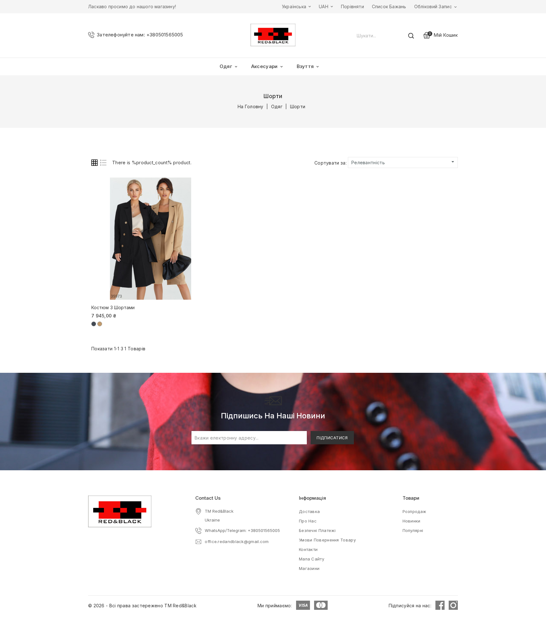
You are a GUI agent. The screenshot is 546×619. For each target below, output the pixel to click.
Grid (94, 162)
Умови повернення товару (327, 539)
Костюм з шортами (113, 307)
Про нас (308, 520)
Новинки (412, 520)
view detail (185, 186)
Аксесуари (267, 66)
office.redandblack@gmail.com (237, 541)
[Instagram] (453, 605)
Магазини (309, 568)
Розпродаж (415, 511)
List (103, 162)
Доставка (309, 511)
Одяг (229, 66)
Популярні (413, 530)
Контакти (308, 549)
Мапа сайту (311, 558)
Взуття (308, 66)
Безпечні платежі (317, 530)
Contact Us (208, 498)
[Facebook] (440, 605)
